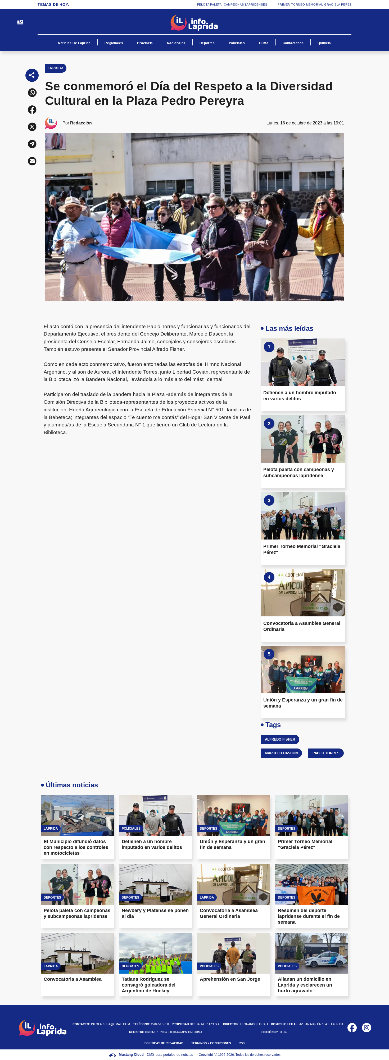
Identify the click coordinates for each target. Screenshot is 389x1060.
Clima (264, 43)
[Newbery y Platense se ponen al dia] (155, 884)
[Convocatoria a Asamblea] (77, 953)
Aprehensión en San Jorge (230, 979)
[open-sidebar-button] (20, 22)
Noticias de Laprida (74, 43)
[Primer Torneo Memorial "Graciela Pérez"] (303, 516)
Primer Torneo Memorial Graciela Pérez (292, 4)
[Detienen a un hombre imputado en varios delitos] (303, 362)
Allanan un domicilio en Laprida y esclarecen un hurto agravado (305, 985)
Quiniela (324, 43)
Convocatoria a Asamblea (73, 979)
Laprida (56, 68)
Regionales (114, 43)
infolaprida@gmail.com (101, 1024)
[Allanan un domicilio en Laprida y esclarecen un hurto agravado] (311, 953)
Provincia (145, 43)
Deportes (207, 43)
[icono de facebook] (352, 1027)
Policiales (237, 43)
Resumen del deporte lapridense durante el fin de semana (309, 916)
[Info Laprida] (194, 22)
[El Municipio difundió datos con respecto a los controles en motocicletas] (77, 815)
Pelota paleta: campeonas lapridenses (209, 4)
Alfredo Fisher (280, 739)
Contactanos (293, 43)
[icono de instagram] (366, 1027)
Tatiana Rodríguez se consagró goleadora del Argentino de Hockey (148, 985)
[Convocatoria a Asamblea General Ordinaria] (303, 592)
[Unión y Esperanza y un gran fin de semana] (303, 669)
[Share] (32, 75)
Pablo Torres (326, 753)
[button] (32, 92)
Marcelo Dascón (281, 753)
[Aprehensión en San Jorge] (233, 953)
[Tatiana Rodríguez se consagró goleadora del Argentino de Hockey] (155, 953)
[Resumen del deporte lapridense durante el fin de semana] (311, 884)
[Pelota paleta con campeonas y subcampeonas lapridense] (303, 439)
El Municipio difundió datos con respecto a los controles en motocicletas (76, 847)
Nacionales (176, 43)
